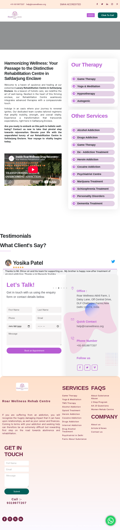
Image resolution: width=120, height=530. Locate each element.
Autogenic (83, 101)
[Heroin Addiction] (74, 160)
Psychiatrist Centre (89, 174)
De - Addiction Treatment (92, 152)
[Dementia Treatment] (74, 203)
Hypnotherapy (86, 93)
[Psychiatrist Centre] (74, 174)
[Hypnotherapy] (74, 94)
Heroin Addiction (87, 159)
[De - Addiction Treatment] (74, 152)
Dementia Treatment (89, 203)
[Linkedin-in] (20, 519)
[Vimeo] (95, 368)
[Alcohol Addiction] (74, 130)
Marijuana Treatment (90, 181)
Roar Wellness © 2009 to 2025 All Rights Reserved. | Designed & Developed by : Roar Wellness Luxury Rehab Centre (57, 525)
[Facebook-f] (4, 519)
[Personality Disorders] (74, 196)
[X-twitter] (15, 519)
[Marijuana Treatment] (74, 182)
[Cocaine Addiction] (74, 167)
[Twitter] (102, 4)
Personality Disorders (90, 196)
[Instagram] (112, 4)
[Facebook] (97, 4)
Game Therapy (86, 79)
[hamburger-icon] (91, 15)
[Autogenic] (74, 101)
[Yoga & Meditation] (74, 86)
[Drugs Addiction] (74, 138)
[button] (2, 270)
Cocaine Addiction (88, 166)
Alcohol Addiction (88, 130)
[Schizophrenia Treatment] (74, 189)
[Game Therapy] (74, 79)
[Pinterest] (117, 4)
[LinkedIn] (107, 4)
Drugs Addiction (87, 137)
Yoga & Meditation (88, 86)
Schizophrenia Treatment (93, 188)
